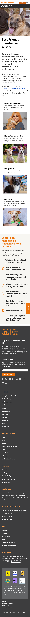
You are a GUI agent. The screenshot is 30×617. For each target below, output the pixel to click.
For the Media (6, 536)
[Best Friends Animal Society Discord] (6, 384)
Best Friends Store (7, 513)
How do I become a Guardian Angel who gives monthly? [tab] (16, 294)
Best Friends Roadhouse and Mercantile (14, 510)
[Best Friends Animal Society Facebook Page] (3, 379)
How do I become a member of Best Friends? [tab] (15, 268)
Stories (4, 405)
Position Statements (8, 542)
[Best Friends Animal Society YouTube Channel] (20, 379)
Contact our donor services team (13, 89)
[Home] (8, 2)
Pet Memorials (6, 450)
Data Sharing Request (7, 603)
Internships (5, 533)
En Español (5, 427)
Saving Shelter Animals (9, 396)
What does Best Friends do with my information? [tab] (16, 285)
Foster (4, 443)
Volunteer (5, 456)
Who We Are (5, 414)
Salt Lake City (6, 482)
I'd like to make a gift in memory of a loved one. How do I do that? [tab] (15, 318)
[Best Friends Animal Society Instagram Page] (6, 379)
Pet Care (4, 417)
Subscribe (7, 374)
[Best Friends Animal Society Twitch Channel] (3, 384)
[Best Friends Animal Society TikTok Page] (24, 379)
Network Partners (7, 516)
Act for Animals (7, 402)
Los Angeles (5, 473)
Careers (4, 530)
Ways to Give (6, 411)
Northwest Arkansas (8, 479)
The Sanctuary (6, 399)
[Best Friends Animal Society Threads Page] (17, 379)
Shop (3, 423)
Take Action (5, 453)
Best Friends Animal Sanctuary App (13, 493)
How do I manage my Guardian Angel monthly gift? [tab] (15, 303)
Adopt (4, 408)
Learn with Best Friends (9, 447)
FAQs (3, 539)
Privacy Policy (5, 605)
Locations (5, 420)
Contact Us (4, 601)
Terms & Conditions (7, 607)
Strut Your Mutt (7, 519)
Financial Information (9, 546)
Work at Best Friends (8, 459)
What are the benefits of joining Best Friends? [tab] (15, 261)
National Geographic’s (12, 557)
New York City (6, 476)
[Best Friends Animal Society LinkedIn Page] (13, 379)
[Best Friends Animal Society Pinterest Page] (10, 379)
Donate (22, 2)
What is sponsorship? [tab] (14, 311)
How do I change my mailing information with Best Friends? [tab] (15, 277)
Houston (4, 470)
